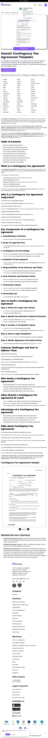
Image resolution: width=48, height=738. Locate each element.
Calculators (15, 672)
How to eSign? (16, 653)
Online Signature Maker (18, 667)
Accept (7, 734)
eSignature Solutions (18, 648)
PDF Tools (15, 670)
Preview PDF (24, 48)
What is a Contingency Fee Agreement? (13, 145)
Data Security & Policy (18, 697)
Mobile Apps (15, 632)
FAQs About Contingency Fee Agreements (14, 162)
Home (2, 12)
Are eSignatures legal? (18, 642)
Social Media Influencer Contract (13, 538)
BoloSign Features (17, 656)
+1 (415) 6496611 (16, 680)
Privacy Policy (16, 692)
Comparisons (15, 659)
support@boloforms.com (22, 578)
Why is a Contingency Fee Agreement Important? (15, 147)
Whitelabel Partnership (18, 629)
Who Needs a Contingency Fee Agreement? (14, 155)
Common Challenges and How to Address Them (15, 153)
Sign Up (40, 5)
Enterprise (15, 618)
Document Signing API (18, 610)
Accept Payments (17, 615)
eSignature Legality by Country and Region (24, 645)
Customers (15, 664)
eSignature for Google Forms (20, 604)
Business (8, 12)
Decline (13, 734)
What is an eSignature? (18, 640)
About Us (14, 594)
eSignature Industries (18, 651)
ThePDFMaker (16, 607)
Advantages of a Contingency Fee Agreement (15, 159)
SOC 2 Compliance (17, 621)
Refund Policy (16, 695)
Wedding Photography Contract (13, 544)
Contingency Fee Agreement (18, 12)
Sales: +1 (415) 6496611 (24, 0)
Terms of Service (17, 689)
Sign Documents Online (18, 602)
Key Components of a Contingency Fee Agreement (16, 149)
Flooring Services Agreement (12, 548)
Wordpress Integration (18, 626)
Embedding (15, 613)
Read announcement (27, 18)
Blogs (13, 662)
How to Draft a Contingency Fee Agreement (14, 151)
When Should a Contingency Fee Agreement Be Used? (17, 157)
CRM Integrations (17, 624)
